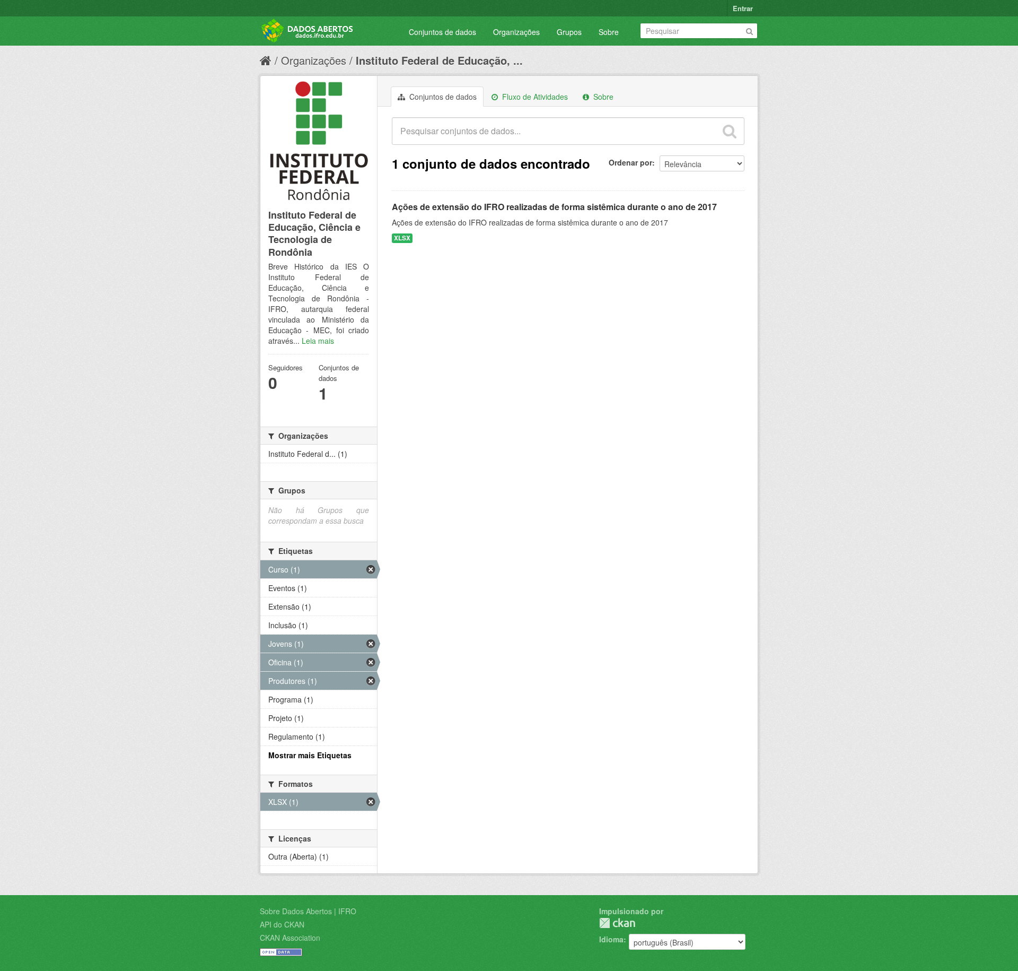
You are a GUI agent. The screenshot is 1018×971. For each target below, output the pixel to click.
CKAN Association (290, 937)
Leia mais (318, 340)
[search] (729, 131)
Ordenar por (630, 162)
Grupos (569, 32)
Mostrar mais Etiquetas (310, 755)
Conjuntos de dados (442, 32)
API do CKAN (282, 924)
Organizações (516, 32)
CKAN (617, 923)
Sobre (609, 32)
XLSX (402, 237)
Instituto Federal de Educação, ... (439, 60)
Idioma (611, 939)
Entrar (743, 8)
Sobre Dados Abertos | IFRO (308, 911)
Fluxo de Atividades (534, 96)
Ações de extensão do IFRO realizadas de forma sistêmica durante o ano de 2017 (554, 207)
